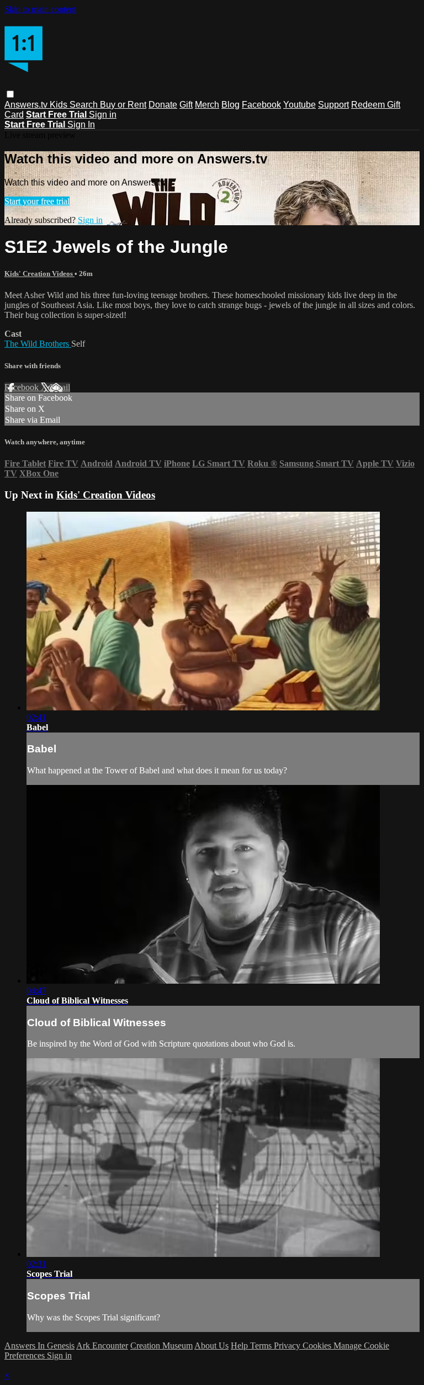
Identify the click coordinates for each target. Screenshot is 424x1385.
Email (60, 387)
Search (85, 104)
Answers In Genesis (39, 1345)
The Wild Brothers (37, 343)
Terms (262, 1345)
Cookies (318, 1345)
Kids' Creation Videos (39, 273)
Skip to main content (40, 9)
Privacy (288, 1345)
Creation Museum (161, 1345)
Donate (163, 104)
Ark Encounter (102, 1345)
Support (333, 104)
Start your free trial (37, 201)
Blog (230, 104)
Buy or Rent (123, 104)
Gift (186, 104)
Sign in (102, 114)
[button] (10, 94)
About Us (211, 1345)
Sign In (81, 124)
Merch (207, 104)
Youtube (299, 104)
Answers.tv (27, 104)
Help (240, 1345)
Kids (60, 104)
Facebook (261, 104)
